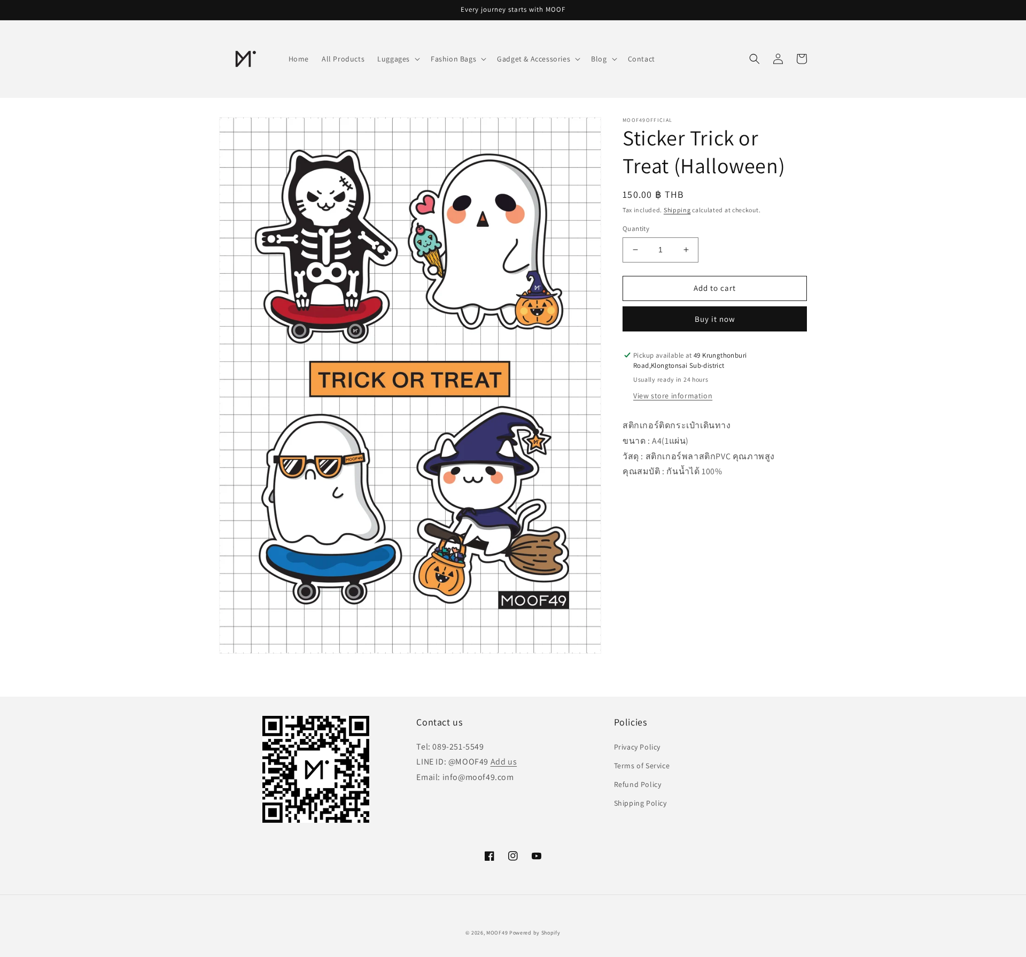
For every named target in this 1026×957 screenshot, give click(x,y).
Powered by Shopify (535, 932)
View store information (672, 395)
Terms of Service (642, 765)
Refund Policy (638, 784)
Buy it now (715, 319)
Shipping (677, 210)
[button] (397, 59)
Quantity (636, 228)
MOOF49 (497, 932)
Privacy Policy (637, 747)
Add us (504, 761)
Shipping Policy (640, 803)
